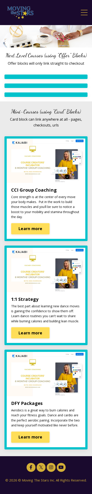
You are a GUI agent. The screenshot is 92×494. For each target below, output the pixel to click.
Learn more (30, 228)
